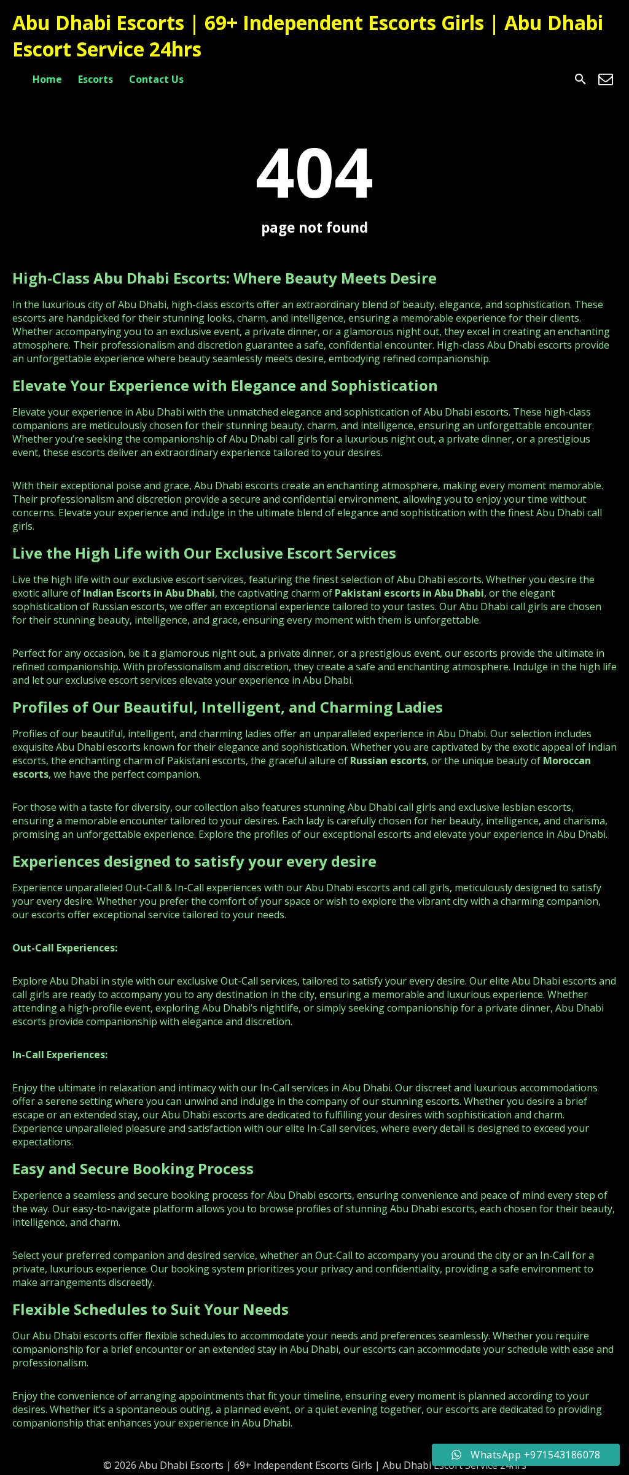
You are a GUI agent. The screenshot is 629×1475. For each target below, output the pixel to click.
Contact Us (156, 79)
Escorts (95, 79)
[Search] (580, 79)
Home (47, 79)
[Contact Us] (606, 79)
